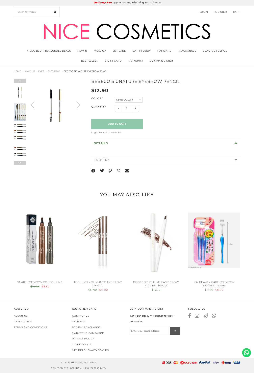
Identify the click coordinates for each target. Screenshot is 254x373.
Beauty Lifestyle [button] (215, 50)
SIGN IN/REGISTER (161, 60)
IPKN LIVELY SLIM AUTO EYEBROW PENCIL (98, 283)
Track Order (82, 344)
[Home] (127, 30)
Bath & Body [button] (142, 50)
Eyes (41, 71)
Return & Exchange (86, 327)
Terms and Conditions (30, 327)
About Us (21, 315)
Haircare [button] (164, 50)
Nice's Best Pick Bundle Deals (49, 50)
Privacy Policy (83, 338)
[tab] (165, 143)
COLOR (97, 98)
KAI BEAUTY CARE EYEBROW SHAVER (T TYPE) (214, 283)
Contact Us (80, 315)
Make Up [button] (100, 50)
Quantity (98, 106)
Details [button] (101, 143)
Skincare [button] (119, 50)
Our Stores (22, 321)
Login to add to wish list (106, 132)
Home (17, 71)
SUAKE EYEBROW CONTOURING (40, 282)
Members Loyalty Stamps (90, 350)
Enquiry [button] (101, 160)
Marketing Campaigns (88, 332)
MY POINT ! (135, 60)
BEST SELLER (89, 60)
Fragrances (187, 50)
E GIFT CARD (113, 60)
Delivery (78, 321)
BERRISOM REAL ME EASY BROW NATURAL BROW (156, 283)
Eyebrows (54, 71)
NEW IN (82, 50)
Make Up (29, 71)
